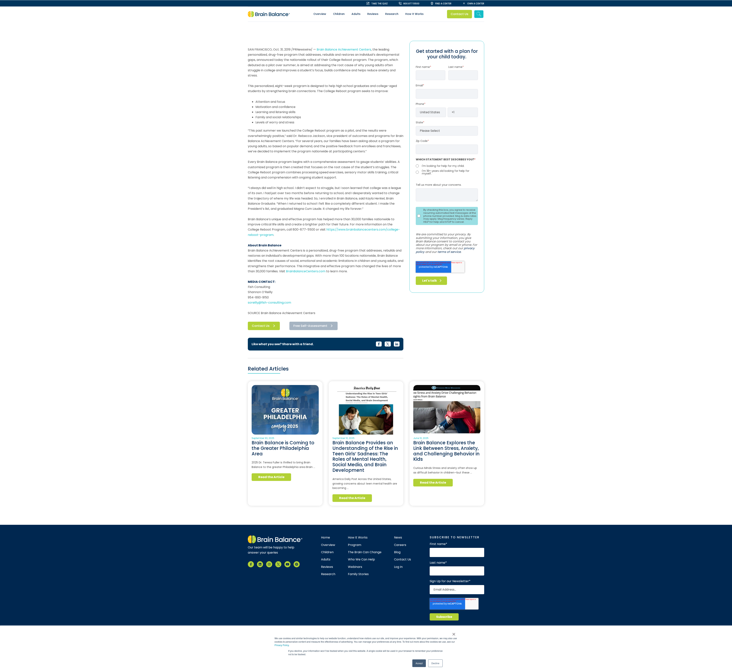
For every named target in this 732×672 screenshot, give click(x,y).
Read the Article (271, 477)
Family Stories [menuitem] (358, 574)
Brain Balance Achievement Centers (344, 49)
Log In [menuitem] (398, 567)
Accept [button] (419, 663)
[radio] (447, 166)
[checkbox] (447, 169)
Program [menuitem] (354, 545)
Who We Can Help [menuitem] (361, 559)
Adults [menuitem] (356, 14)
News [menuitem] (398, 537)
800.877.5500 (411, 3)
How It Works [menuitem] (414, 14)
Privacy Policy (281, 645)
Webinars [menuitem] (355, 567)
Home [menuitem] (325, 537)
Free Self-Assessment (310, 326)
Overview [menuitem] (319, 14)
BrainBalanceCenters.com (305, 271)
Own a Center (475, 3)
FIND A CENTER (443, 3)
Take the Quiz (379, 3)
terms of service (449, 252)
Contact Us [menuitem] (402, 559)
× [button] (454, 633)
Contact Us (460, 14)
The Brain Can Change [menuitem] (364, 552)
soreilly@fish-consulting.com (269, 302)
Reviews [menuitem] (372, 14)
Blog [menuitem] (397, 552)
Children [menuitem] (339, 14)
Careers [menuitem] (400, 545)
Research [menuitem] (391, 14)
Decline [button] (435, 663)
